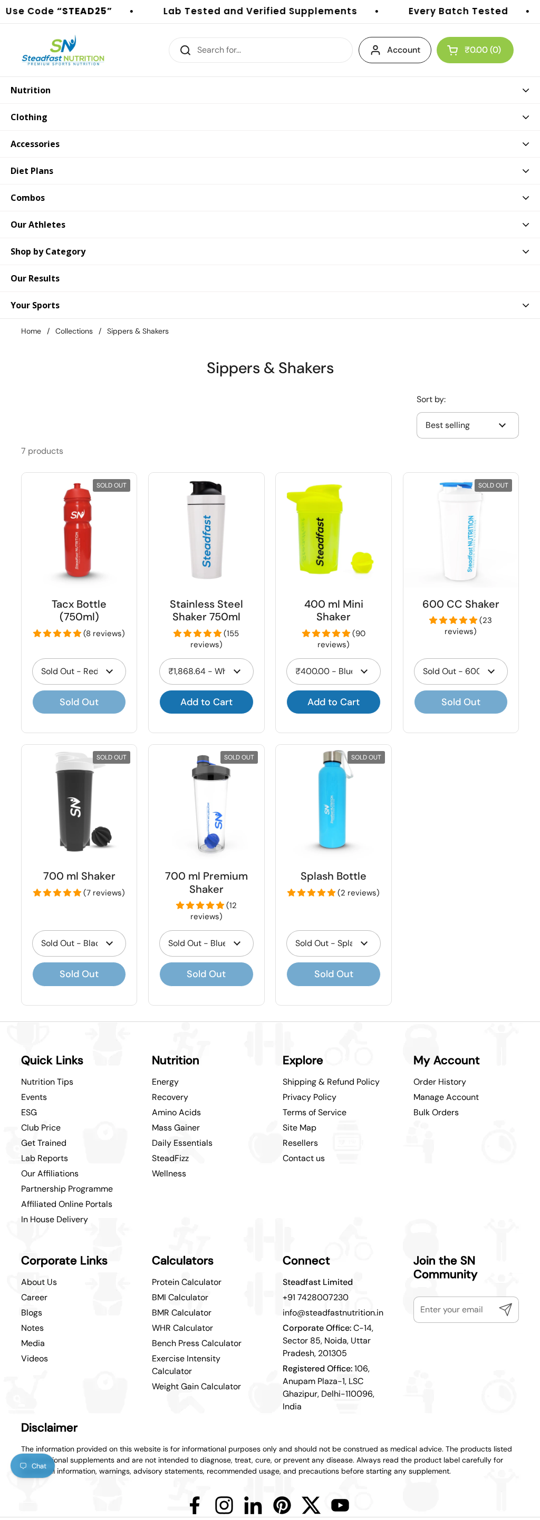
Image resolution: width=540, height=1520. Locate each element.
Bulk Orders (436, 1112)
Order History (439, 1081)
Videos (34, 1358)
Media (33, 1343)
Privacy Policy (309, 1097)
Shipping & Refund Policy (331, 1081)
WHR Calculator (182, 1327)
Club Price (41, 1127)
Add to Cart (206, 702)
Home (31, 331)
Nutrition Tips (47, 1081)
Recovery (170, 1097)
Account (403, 49)
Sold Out (79, 702)
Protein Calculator (186, 1282)
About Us (39, 1282)
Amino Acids (176, 1112)
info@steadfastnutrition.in (333, 1312)
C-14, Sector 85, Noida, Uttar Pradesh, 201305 (328, 1340)
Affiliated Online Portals (66, 1204)
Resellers (300, 1142)
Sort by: (431, 399)
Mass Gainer (176, 1127)
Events (34, 1097)
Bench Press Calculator (197, 1343)
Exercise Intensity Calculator (186, 1365)
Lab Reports (44, 1158)
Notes (32, 1327)
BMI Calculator (180, 1297)
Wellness (169, 1173)
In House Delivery (54, 1219)
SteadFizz (170, 1158)
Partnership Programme (67, 1188)
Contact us (304, 1158)
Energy (165, 1081)
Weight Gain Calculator (196, 1386)
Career (34, 1297)
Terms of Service (314, 1112)
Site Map (299, 1127)
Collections (74, 331)
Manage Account (446, 1097)
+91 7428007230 (316, 1297)
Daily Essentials (182, 1142)
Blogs (31, 1312)
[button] (58, 633)
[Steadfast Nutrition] (63, 50)
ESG (29, 1112)
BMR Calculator (181, 1312)
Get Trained (43, 1142)
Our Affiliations (50, 1173)
